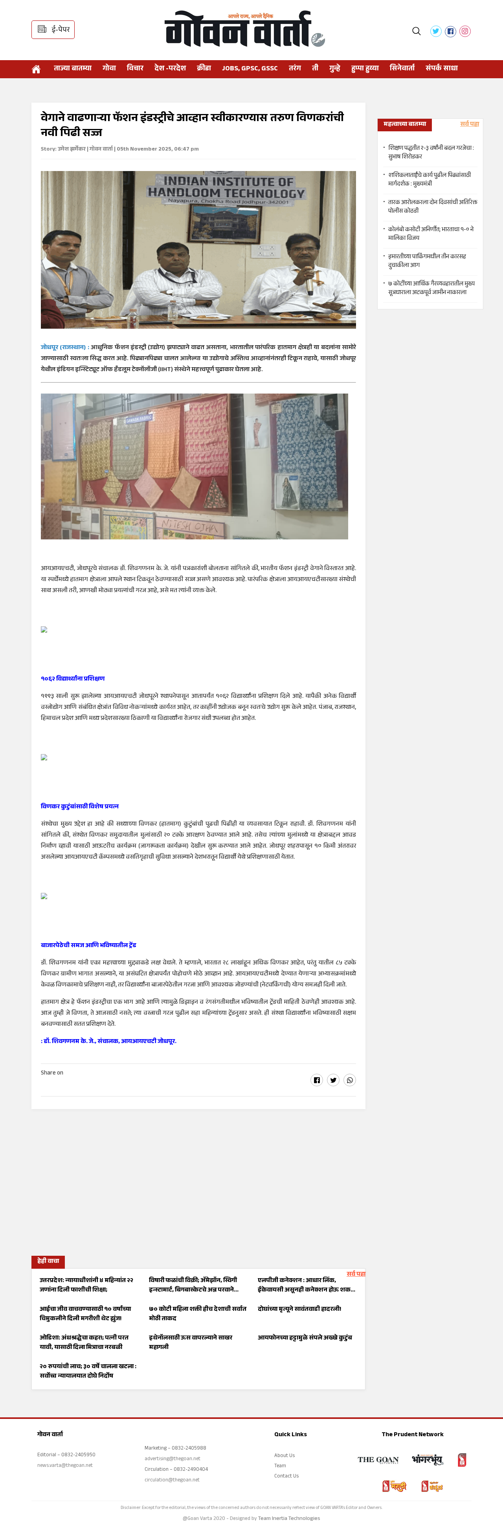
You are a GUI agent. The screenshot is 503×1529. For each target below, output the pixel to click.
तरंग (295, 69)
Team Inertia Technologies (289, 1519)
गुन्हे (334, 69)
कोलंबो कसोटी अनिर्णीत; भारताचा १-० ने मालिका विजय (431, 234)
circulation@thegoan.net (172, 1480)
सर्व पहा (356, 1275)
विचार (135, 69)
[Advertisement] (198, 1180)
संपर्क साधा (442, 69)
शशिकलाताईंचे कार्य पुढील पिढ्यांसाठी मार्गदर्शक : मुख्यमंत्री (429, 180)
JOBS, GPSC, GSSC (250, 69)
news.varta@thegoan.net (65, 1466)
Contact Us (286, 1476)
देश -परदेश (170, 69)
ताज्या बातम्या (73, 69)
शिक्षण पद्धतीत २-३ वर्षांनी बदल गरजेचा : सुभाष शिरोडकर (431, 153)
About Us (284, 1456)
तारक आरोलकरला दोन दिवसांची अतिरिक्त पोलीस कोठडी (432, 207)
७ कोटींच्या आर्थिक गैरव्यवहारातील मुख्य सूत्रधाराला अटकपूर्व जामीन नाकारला (431, 289)
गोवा (109, 69)
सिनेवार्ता (402, 69)
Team (280, 1466)
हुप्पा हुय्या (365, 69)
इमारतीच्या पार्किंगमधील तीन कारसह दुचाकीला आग (427, 261)
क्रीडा (204, 69)
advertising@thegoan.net (172, 1459)
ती (315, 69)
